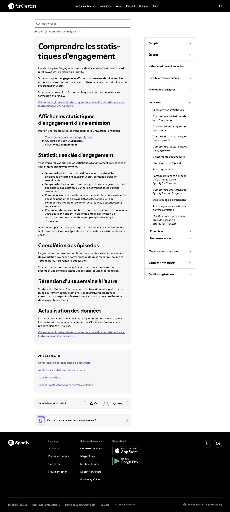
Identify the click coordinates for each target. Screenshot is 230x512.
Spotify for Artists (90, 471)
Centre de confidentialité (46, 505)
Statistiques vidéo (49, 377)
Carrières (54, 464)
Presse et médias (58, 456)
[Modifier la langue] (220, 6)
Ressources (105, 6)
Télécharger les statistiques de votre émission (65, 385)
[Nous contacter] (126, 420)
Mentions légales (17, 505)
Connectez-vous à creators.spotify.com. (69, 137)
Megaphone (87, 456)
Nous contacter (57, 471)
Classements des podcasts (169, 156)
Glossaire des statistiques (168, 110)
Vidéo (119, 6)
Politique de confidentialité (80, 505)
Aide (155, 6)
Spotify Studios (89, 464)
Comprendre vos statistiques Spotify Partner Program (170, 191)
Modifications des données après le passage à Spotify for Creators (169, 219)
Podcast (130, 6)
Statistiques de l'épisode (167, 163)
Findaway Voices (90, 479)
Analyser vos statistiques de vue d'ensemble (169, 118)
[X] (207, 444)
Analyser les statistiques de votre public (62, 370)
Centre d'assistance (92, 448)
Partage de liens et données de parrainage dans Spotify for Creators (169, 179)
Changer (144, 6)
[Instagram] (218, 444)
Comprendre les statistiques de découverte (64, 362)
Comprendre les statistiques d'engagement (170, 148)
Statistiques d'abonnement (169, 200)
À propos (53, 448)
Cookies (105, 505)
